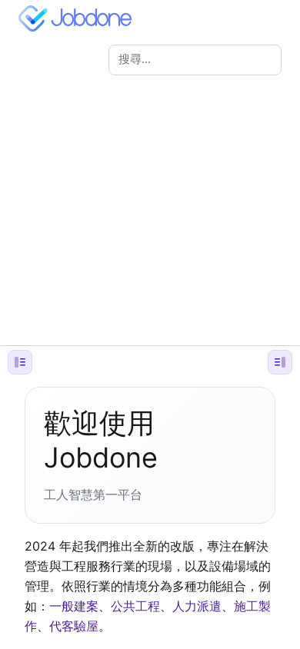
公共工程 (135, 606)
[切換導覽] (20, 362)
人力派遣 (197, 606)
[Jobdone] (78, 18)
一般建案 (73, 606)
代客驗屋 (73, 626)
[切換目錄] (280, 362)
